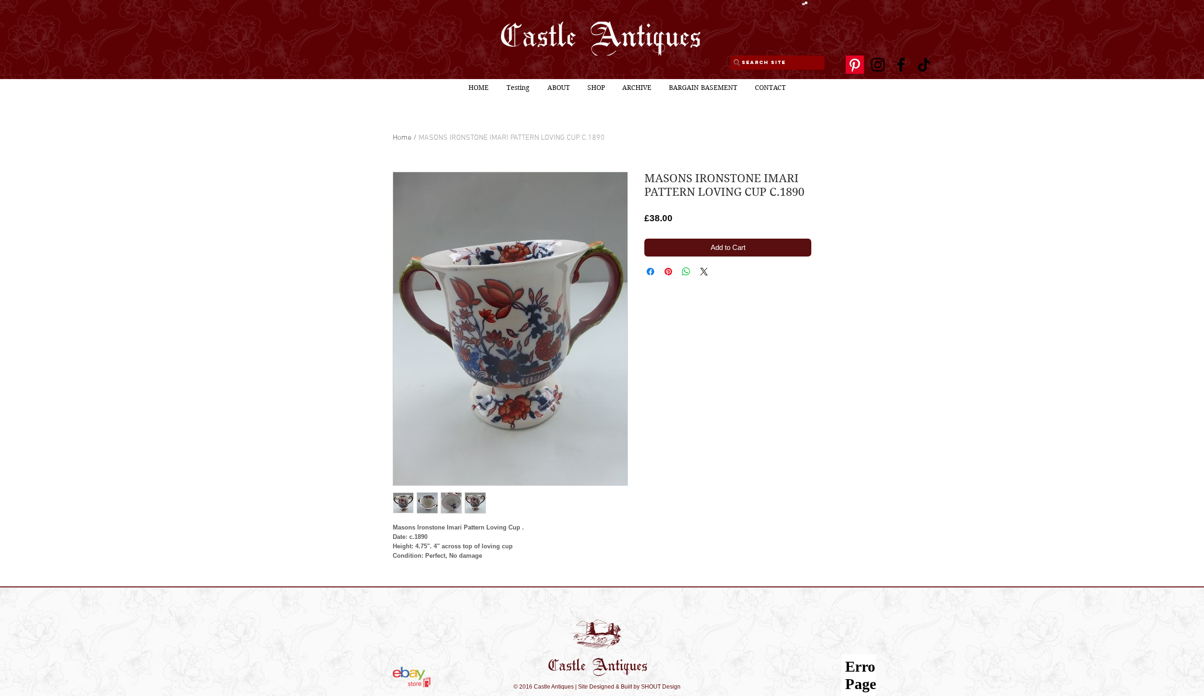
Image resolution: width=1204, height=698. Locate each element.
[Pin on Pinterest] (668, 271)
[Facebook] (901, 65)
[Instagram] (878, 65)
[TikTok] (924, 65)
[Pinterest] (855, 65)
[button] (805, 3)
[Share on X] (704, 271)
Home (402, 138)
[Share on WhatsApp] (686, 271)
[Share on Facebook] (650, 271)
